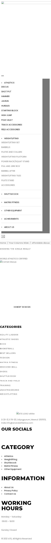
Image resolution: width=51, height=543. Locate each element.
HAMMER (5, 96)
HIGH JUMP (6, 115)
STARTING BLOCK (9, 110)
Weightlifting (11, 138)
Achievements (11, 218)
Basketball (7, 348)
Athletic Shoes (9, 339)
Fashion (5, 358)
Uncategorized (9, 390)
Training (5, 385)
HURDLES (5, 105)
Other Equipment (13, 210)
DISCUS (5, 86)
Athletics (9, 82)
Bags (3, 344)
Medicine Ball (8, 367)
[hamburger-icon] (2, 75)
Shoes (3, 371)
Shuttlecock (11, 194)
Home (3, 242)
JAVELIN (5, 101)
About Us (9, 227)
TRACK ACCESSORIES (11, 124)
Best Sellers (8, 353)
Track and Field (10, 381)
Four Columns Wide (19, 242)
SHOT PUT (6, 91)
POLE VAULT (7, 119)
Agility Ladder (9, 335)
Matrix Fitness (11, 202)
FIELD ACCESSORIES (10, 129)
